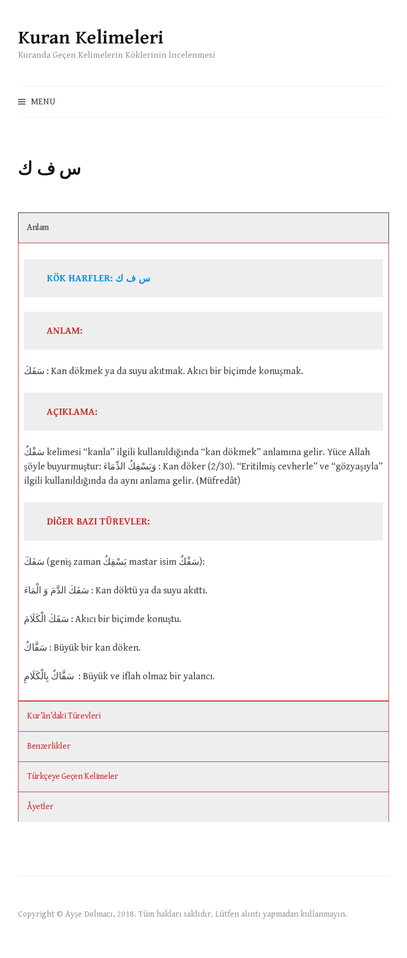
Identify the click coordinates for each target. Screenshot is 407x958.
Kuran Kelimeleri (91, 38)
